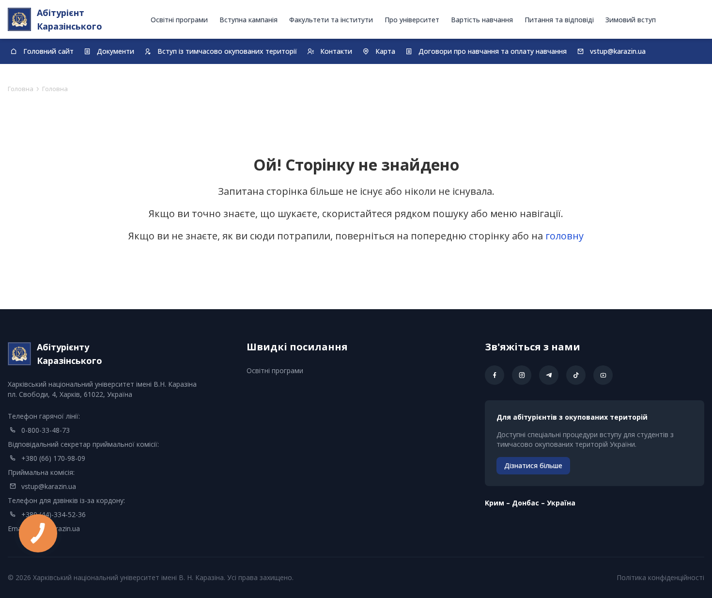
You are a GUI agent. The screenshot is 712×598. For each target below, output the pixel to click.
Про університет (412, 19)
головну (564, 235)
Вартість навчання (482, 19)
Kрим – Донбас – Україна (530, 502)
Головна (20, 88)
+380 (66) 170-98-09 (53, 458)
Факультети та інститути (331, 19)
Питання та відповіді (559, 19)
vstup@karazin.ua (48, 486)
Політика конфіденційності (660, 577)
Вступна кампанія (248, 19)
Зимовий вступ (630, 19)
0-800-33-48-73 (45, 430)
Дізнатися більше (533, 465)
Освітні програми (179, 19)
